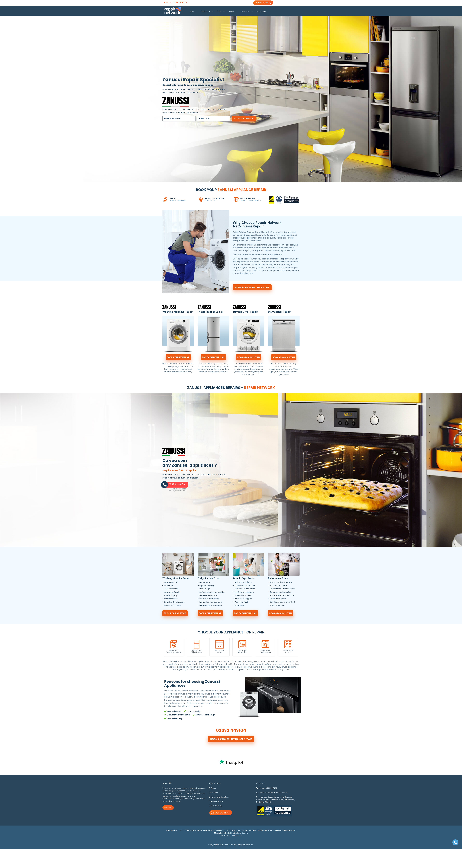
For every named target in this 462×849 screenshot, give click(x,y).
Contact (214, 792)
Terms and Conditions (220, 797)
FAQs (213, 788)
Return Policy (216, 806)
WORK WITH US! (222, 813)
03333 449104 (231, 730)
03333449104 (180, 2)
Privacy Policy (217, 801)
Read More (168, 807)
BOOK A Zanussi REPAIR (178, 357)
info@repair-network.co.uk (276, 792)
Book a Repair (262, 3)
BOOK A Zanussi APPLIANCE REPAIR (252, 287)
